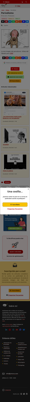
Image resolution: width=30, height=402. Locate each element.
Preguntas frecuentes (15, 209)
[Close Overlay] (28, 189)
